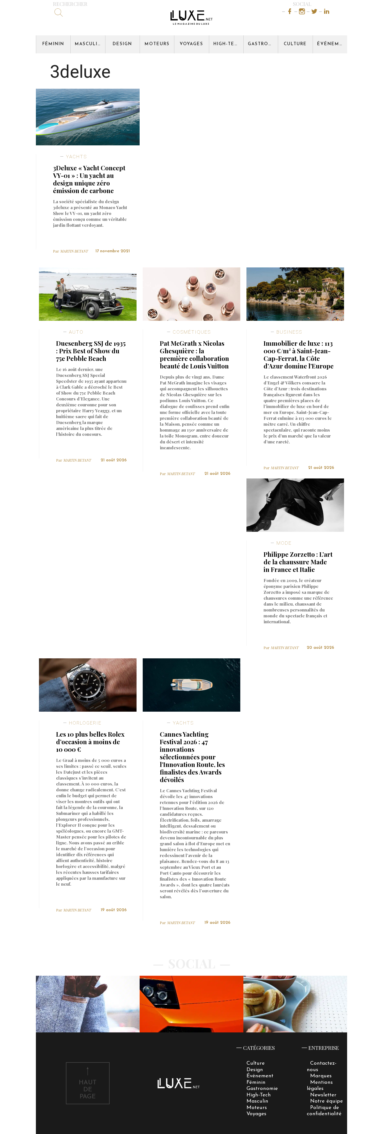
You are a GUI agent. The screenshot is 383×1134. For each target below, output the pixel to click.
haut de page (87, 1090)
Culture (295, 44)
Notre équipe (326, 1101)
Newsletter (323, 1095)
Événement (332, 44)
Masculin (88, 44)
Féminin (53, 44)
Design (122, 44)
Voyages (191, 44)
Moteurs (157, 44)
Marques (321, 1076)
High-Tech (227, 44)
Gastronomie (263, 44)
